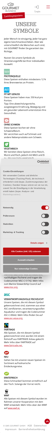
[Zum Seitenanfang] (47, 421)
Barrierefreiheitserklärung (32, 429)
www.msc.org (10, 287)
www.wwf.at (13, 408)
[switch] (45, 216)
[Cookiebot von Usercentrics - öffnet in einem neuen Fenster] (37, 162)
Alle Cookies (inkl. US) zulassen (26, 251)
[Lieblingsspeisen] (11, 7)
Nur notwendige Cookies (26, 269)
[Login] (37, 7)
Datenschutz (40, 425)
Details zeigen (37, 243)
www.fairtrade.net (13, 345)
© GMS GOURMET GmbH (14, 425)
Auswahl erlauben (26, 260)
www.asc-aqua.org (13, 318)
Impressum (11, 429)
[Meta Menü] (48, 7)
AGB (29, 425)
